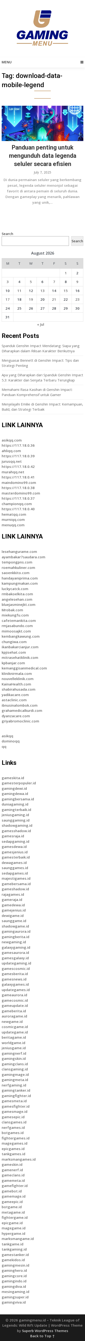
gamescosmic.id (16, 968)
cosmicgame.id (15, 1026)
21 (54, 299)
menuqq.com (13, 525)
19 (31, 299)
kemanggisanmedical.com (24, 668)
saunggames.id (15, 867)
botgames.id (13, 1132)
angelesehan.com (17, 599)
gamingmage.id (15, 1074)
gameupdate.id (15, 1005)
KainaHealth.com (16, 684)
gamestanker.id (15, 1254)
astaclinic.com (14, 699)
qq (4, 746)
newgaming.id (14, 942)
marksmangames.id (19, 1159)
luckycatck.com (15, 588)
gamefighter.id (15, 1185)
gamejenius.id (14, 910)
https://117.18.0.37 (18, 498)
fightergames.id (16, 1138)
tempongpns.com (17, 562)
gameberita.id (14, 1011)
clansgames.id (14, 1122)
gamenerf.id (12, 1169)
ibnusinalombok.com (20, 705)
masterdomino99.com (21, 493)
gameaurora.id (14, 995)
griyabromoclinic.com (20, 721)
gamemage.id (14, 1196)
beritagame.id (14, 1037)
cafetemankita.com (19, 620)
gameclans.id (13, 1175)
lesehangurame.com (19, 551)
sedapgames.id (15, 873)
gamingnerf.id (14, 1053)
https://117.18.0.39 (18, 456)
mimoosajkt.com (16, 631)
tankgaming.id (14, 1249)
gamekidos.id (13, 1259)
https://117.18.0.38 (18, 487)
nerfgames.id (13, 1127)
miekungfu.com (15, 615)
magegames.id (14, 1143)
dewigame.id (13, 915)
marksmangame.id (18, 1238)
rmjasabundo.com (17, 625)
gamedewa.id (13, 905)
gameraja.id (12, 899)
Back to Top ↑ (42, 1335)
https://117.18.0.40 (18, 508)
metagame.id (13, 1212)
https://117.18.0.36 (18, 445)
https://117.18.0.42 (18, 466)
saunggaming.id (16, 820)
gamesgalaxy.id (15, 958)
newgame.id (12, 1021)
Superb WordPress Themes (45, 1330)
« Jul (40, 324)
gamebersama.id (16, 883)
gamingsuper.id (15, 1297)
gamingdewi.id (14, 788)
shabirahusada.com (18, 689)
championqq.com (17, 503)
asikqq (7, 735)
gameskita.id (13, 777)
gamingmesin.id (15, 1265)
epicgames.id (13, 1148)
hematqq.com (14, 514)
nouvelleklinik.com (18, 678)
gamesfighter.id (16, 1106)
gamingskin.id (14, 1058)
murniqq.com (13, 519)
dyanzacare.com (16, 715)
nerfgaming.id (14, 1085)
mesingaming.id (15, 1291)
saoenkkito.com (16, 572)
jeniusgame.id (14, 1047)
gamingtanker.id (16, 1090)
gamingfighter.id (16, 1095)
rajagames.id (13, 894)
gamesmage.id (14, 1111)
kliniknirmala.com (17, 673)
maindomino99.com (19, 482)
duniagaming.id (15, 804)
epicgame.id (12, 1222)
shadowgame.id (15, 926)
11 (19, 290)
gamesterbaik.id (16, 857)
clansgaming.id (15, 1069)
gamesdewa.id (14, 846)
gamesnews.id (14, 979)
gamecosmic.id (15, 1000)
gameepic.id (12, 1201)
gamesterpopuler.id (19, 783)
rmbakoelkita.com (17, 593)
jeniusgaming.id (15, 814)
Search (7, 233)
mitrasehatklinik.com (20, 657)
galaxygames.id (15, 984)
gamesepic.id (13, 1116)
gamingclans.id (15, 1063)
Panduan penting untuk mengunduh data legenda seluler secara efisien (42, 155)
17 (7, 299)
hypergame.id (13, 1233)
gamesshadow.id (16, 830)
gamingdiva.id (14, 1286)
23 (77, 299)
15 (66, 290)
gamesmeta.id (14, 1100)
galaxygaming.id (16, 947)
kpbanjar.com (13, 662)
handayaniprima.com (20, 578)
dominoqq (11, 741)
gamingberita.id (15, 936)
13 (42, 290)
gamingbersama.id (18, 799)
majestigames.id (16, 878)
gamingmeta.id (15, 1079)
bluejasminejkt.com (18, 604)
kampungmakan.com (20, 583)
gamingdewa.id (15, 793)
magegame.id (14, 1228)
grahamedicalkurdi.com (22, 710)
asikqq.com (12, 440)
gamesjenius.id (15, 852)
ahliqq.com (11, 450)
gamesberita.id (15, 973)
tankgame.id (12, 1244)
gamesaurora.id (15, 952)
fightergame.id (15, 1217)
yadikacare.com (15, 694)
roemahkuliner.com (18, 567)
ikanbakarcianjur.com (20, 646)
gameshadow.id (15, 889)
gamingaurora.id (16, 931)
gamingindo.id (14, 1281)
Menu (7, 62)
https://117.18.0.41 (18, 477)
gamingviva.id (14, 1302)
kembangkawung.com (21, 636)
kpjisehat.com (14, 652)
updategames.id (16, 989)
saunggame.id (14, 920)
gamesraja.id (13, 836)
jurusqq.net (12, 461)
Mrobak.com (12, 610)
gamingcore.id (14, 1275)
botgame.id (12, 1206)
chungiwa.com (14, 641)
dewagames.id (14, 862)
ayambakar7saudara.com (23, 557)
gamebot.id (12, 1191)
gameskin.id (12, 1164)
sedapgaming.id (15, 841)
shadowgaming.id (17, 825)
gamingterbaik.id (16, 809)
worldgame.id (13, 1042)
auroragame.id (14, 1016)
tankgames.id (13, 1153)
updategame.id (15, 1032)
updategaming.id (16, 963)
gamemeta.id (13, 1180)
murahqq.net (13, 472)
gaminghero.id (14, 1270)
